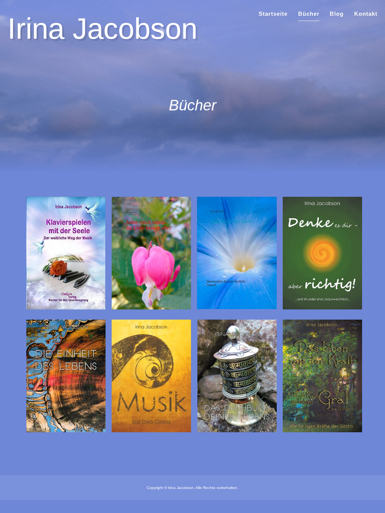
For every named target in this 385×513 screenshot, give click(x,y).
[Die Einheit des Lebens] (66, 430)
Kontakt (365, 14)
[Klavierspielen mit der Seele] (65, 307)
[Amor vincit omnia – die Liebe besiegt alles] (151, 307)
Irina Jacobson (102, 28)
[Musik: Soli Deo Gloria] (151, 430)
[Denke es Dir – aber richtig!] (322, 307)
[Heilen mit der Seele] (237, 307)
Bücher (309, 14)
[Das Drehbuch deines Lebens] (237, 430)
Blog (337, 14)
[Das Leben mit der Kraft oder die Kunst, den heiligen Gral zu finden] (322, 430)
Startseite (273, 14)
